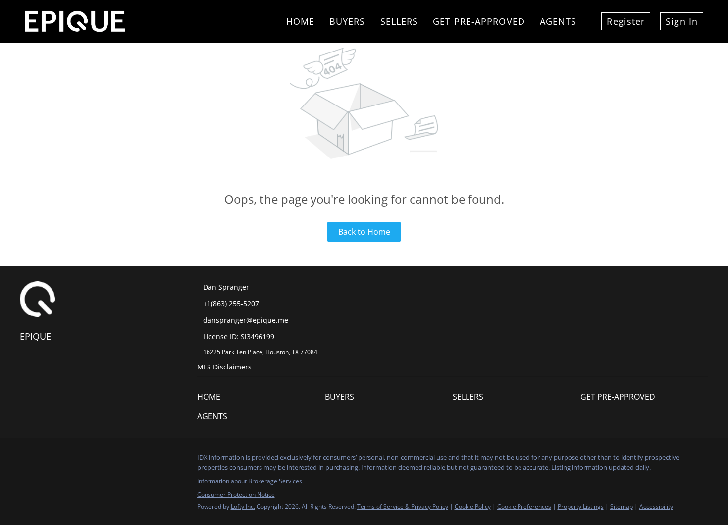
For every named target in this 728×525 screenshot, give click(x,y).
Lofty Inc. (243, 506)
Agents (558, 21)
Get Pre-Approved (479, 21)
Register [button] (626, 21)
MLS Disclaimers (224, 366)
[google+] (86, 460)
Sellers (399, 21)
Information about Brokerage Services (249, 481)
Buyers (347, 21)
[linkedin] (47, 460)
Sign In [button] (682, 21)
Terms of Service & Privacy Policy (402, 506)
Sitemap (621, 506)
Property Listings (581, 506)
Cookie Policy (473, 506)
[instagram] (66, 460)
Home (300, 21)
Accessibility (656, 506)
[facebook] (27, 460)
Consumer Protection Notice (236, 494)
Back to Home (364, 231)
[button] (211, 399)
